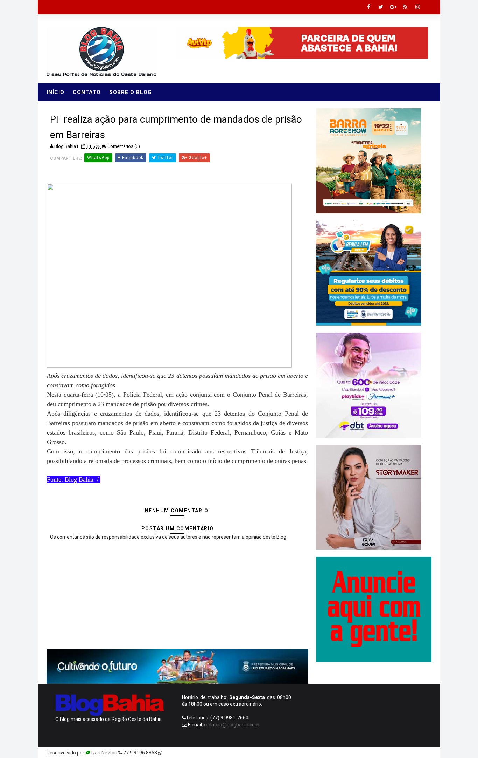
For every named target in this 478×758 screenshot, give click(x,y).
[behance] (400, 752)
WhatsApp (98, 157)
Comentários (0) (123, 146)
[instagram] (417, 7)
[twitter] (380, 7)
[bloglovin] (363, 752)
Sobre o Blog (130, 92)
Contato (87, 92)
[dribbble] (375, 752)
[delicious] (424, 752)
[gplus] (393, 7)
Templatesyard (180, 753)
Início (55, 92)
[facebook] (368, 7)
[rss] (405, 7)
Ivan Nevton (104, 753)
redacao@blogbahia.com (231, 725)
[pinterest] (351, 752)
